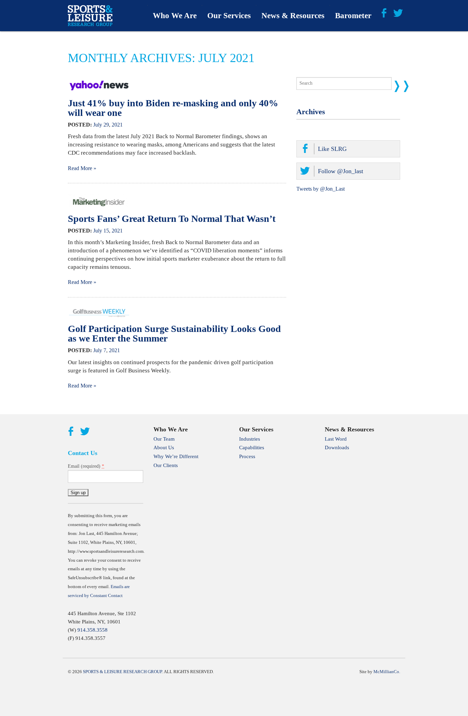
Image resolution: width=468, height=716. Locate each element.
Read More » (82, 168)
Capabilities (251, 447)
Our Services (229, 15)
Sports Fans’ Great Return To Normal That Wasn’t (171, 218)
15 (106, 231)
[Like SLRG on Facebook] (383, 12)
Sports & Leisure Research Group (122, 671)
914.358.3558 (92, 630)
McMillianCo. (386, 671)
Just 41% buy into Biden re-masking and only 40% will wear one (173, 108)
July (97, 125)
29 (106, 125)
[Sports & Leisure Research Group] (90, 15)
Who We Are (175, 15)
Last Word (336, 439)
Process (247, 456)
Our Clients (165, 465)
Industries (249, 439)
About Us (163, 447)
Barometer (353, 15)
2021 (117, 125)
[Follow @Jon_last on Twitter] (398, 12)
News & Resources (292, 15)
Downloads (337, 447)
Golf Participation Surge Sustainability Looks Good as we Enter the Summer (174, 333)
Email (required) (86, 466)
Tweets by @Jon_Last (320, 189)
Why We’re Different (175, 456)
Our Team (164, 439)
